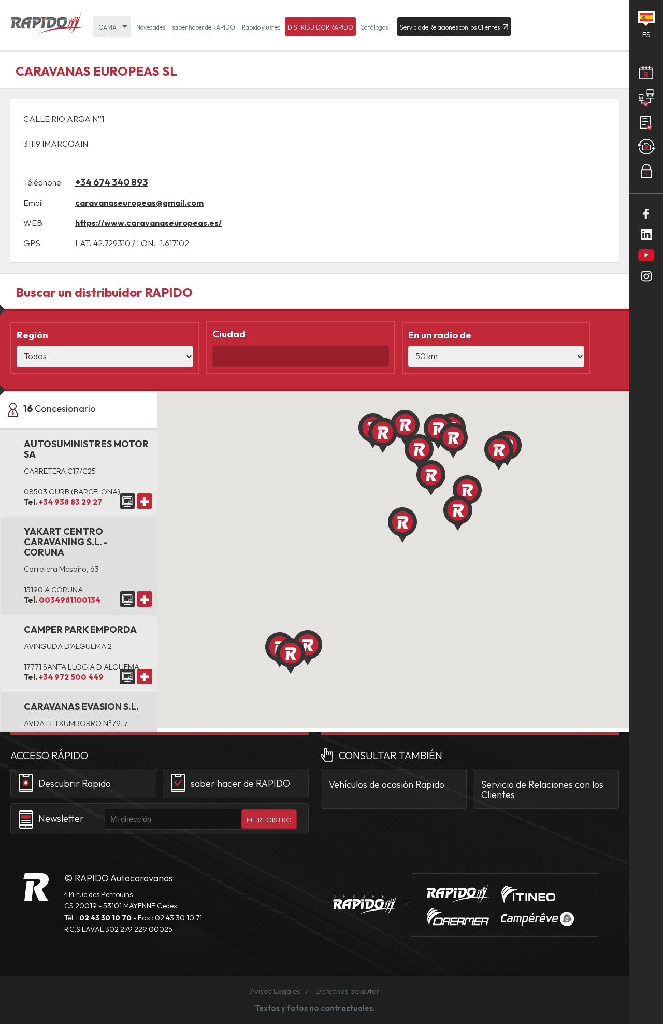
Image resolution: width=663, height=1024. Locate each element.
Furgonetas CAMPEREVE (537, 919)
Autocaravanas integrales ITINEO (528, 894)
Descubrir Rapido (74, 783)
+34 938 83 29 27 (70, 502)
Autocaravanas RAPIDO (36, 887)
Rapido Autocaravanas (46, 24)
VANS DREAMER (458, 917)
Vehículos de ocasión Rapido (386, 784)
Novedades (150, 27)
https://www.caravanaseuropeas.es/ (148, 223)
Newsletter (61, 818)
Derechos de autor (347, 991)
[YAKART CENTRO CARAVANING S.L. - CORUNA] (127, 599)
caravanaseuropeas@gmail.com (139, 202)
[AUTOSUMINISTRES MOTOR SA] (127, 501)
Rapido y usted (261, 27)
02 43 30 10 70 (105, 917)
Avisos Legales (275, 991)
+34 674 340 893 (111, 182)
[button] (498, 452)
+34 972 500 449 (71, 677)
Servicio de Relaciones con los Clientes (542, 789)
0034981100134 (69, 600)
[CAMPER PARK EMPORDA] (127, 676)
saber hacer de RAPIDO (203, 27)
